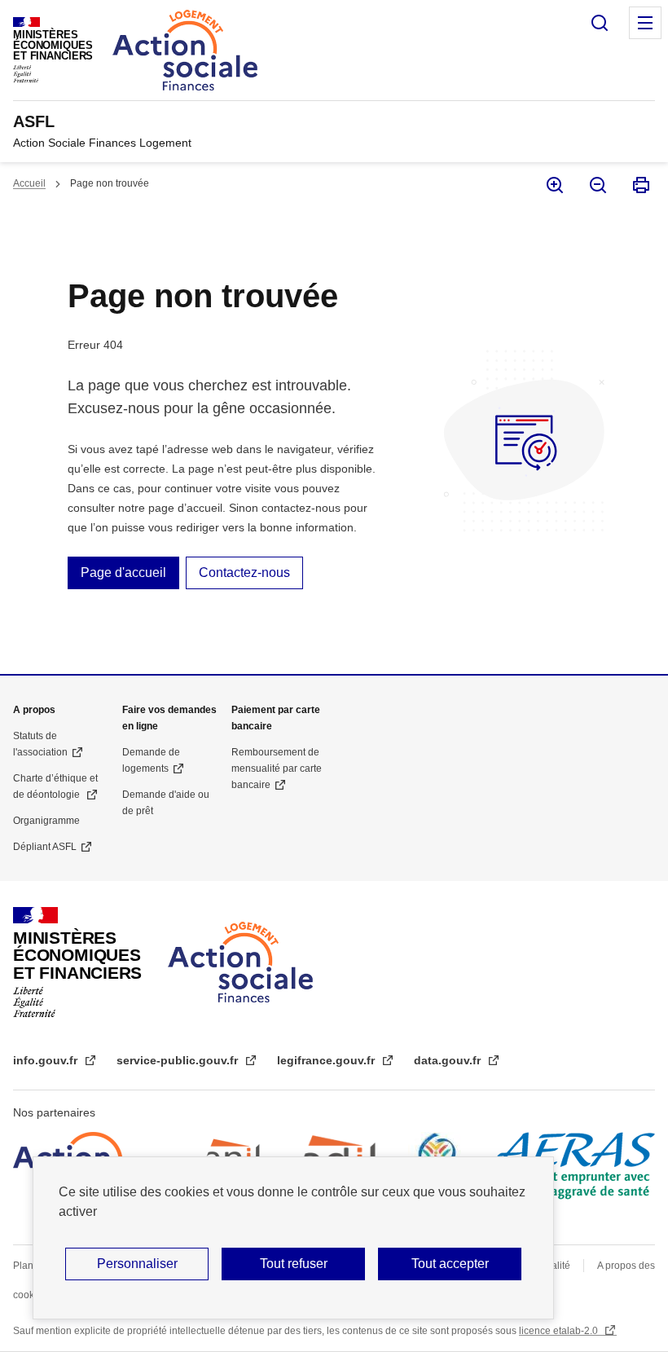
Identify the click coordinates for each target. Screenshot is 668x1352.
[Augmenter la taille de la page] (553, 185)
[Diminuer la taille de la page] (597, 185)
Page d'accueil (123, 572)
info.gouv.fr (47, 1060)
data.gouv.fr (449, 1060)
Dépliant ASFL (45, 846)
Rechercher (599, 23)
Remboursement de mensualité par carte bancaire (276, 768)
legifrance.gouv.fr (327, 1060)
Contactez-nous (244, 572)
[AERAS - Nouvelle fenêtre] (574, 1166)
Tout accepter (450, 1264)
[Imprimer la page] (640, 185)
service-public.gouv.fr (178, 1060)
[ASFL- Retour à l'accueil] (240, 962)
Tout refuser (293, 1264)
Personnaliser (137, 1264)
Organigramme (46, 820)
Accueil (29, 183)
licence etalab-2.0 (559, 1331)
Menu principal (645, 23)
